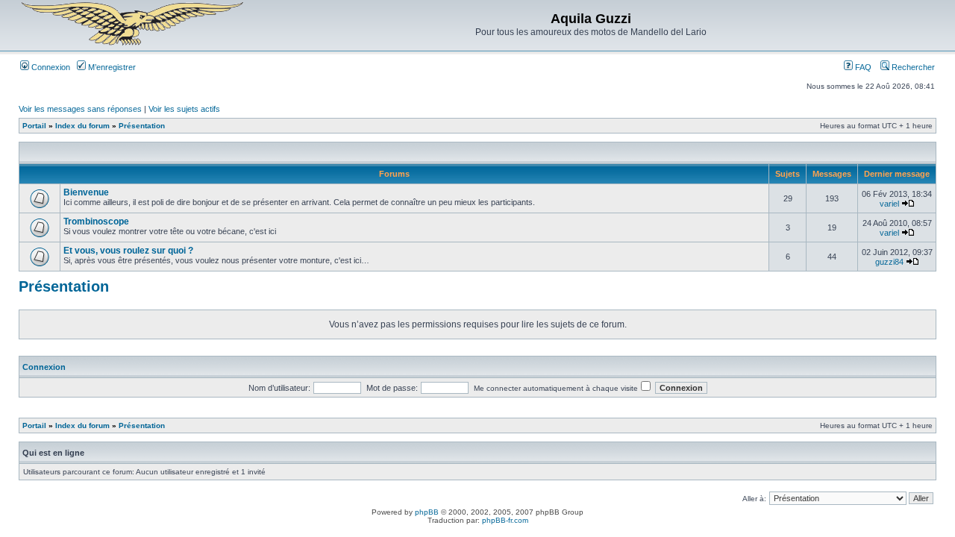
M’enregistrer (111, 67)
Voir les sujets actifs (184, 108)
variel (889, 203)
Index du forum (82, 126)
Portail (34, 126)
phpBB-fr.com (505, 520)
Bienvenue (86, 192)
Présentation (142, 126)
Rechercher (912, 67)
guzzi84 (889, 261)
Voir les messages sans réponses (80, 108)
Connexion (49, 67)
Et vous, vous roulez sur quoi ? (128, 250)
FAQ (862, 67)
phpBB (427, 512)
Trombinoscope (96, 221)
